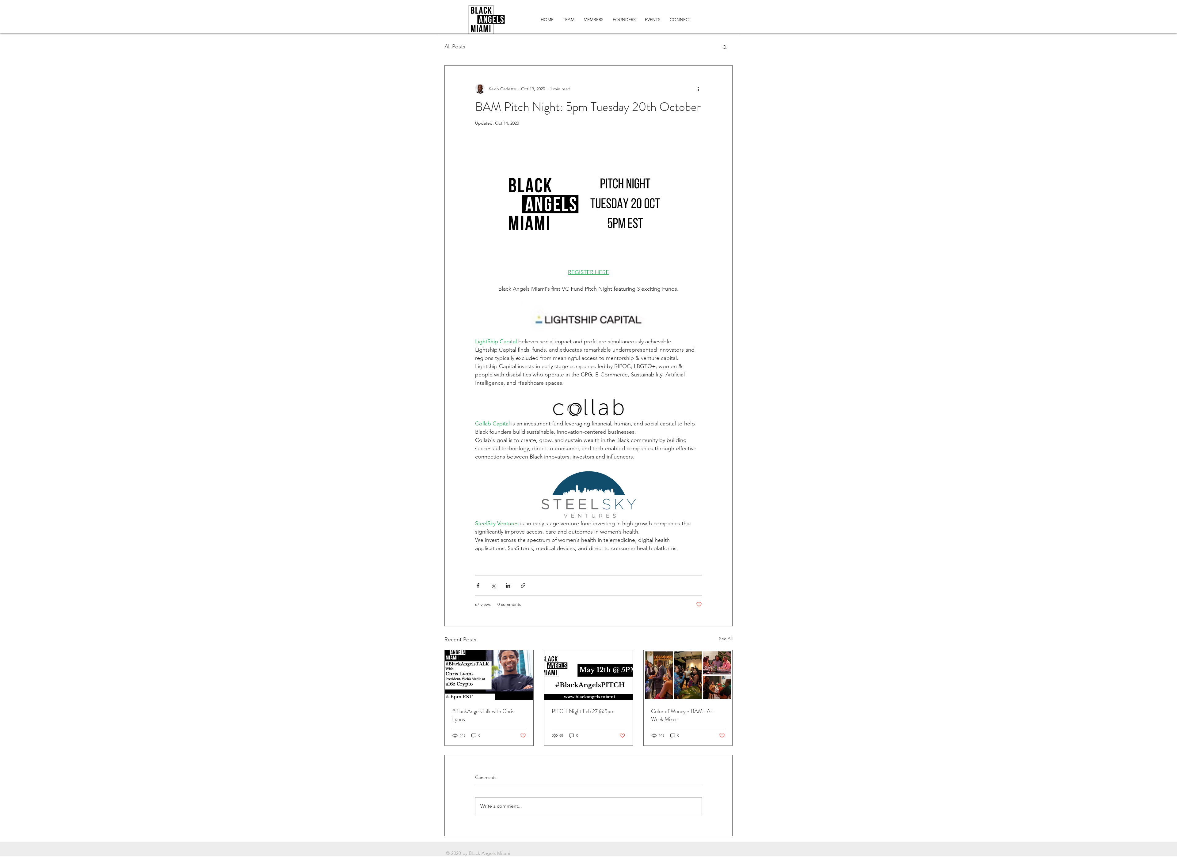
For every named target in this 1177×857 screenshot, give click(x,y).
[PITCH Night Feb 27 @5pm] (588, 675)
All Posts (454, 46)
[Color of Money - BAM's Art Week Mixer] (688, 675)
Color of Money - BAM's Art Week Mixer (682, 715)
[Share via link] (523, 585)
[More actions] (698, 88)
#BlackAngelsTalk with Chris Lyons (483, 715)
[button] (725, 46)
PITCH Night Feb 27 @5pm (583, 711)
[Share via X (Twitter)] (493, 585)
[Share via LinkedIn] (508, 585)
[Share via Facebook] (478, 585)
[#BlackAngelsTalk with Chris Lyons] (489, 675)
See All (726, 638)
